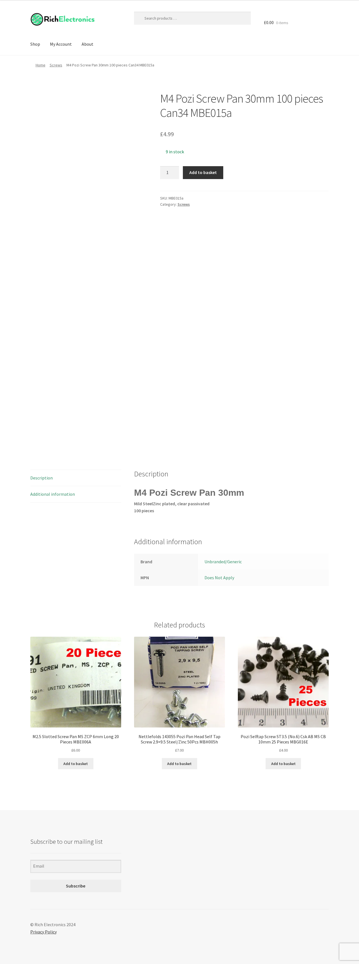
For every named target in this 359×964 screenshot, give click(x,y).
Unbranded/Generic (223, 561)
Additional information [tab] (52, 494)
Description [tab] (41, 478)
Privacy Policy (43, 932)
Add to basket (203, 172)
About (87, 44)
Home (40, 65)
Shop (35, 44)
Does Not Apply (219, 577)
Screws (56, 65)
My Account (61, 44)
